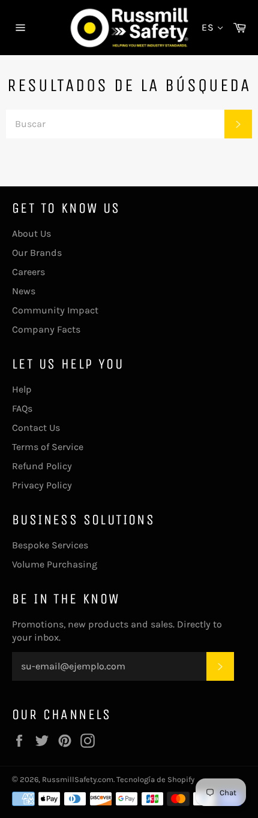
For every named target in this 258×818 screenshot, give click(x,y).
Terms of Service (47, 446)
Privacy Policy (42, 485)
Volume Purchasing (54, 564)
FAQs (22, 408)
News (23, 291)
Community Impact (55, 310)
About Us (31, 233)
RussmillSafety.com (77, 779)
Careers (28, 271)
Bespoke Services (50, 545)
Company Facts (46, 329)
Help (22, 389)
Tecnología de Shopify (155, 779)
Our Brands (37, 252)
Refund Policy (42, 466)
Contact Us (36, 427)
